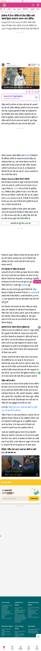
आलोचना (24, 285)
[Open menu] (1, 9)
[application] (20, 466)
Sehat (3, 617)
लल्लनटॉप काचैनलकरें (20, 223)
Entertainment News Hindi (33, 608)
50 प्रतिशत (33, 292)
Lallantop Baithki (6, 611)
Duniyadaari (5, 606)
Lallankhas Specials (20, 610)
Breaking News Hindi (33, 629)
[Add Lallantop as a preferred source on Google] (32, 65)
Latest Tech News (19, 634)
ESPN (16, 188)
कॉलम (27, 155)
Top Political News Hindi (20, 613)
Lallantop (3, 1)
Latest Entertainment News (33, 616)
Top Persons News (20, 620)
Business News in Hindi (6, 629)
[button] (38, 5)
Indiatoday (14, 1)
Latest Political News (20, 617)
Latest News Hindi (33, 631)
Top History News (19, 615)
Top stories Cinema (33, 610)
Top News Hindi (32, 630)
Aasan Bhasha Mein (7, 614)
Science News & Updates (19, 635)
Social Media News (33, 633)
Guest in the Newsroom (5, 608)
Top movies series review (33, 614)
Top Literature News (20, 618)
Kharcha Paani (6, 612)
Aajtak (9, 1)
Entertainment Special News (32, 611)
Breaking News (19, 611)
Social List (4, 615)
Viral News (18, 622)
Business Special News (6, 634)
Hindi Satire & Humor (18, 608)
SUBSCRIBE (34, 498)
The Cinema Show (7, 618)
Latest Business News (6, 632)
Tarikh (3, 616)
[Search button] (33, 5)
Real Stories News (20, 616)
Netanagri (4, 610)
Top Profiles (18, 621)
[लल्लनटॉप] (4, 5)
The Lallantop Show (7, 605)
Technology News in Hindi (20, 632)
